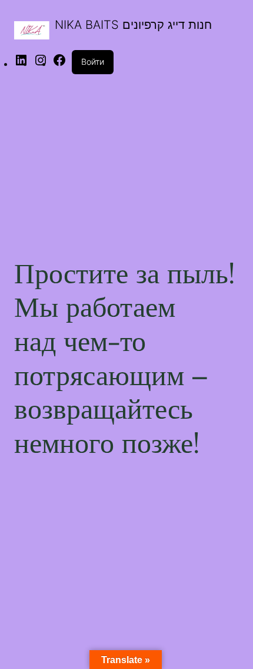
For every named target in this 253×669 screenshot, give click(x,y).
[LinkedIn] (21, 63)
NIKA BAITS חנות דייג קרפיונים (133, 25)
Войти (92, 62)
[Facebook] (59, 63)
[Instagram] (41, 63)
